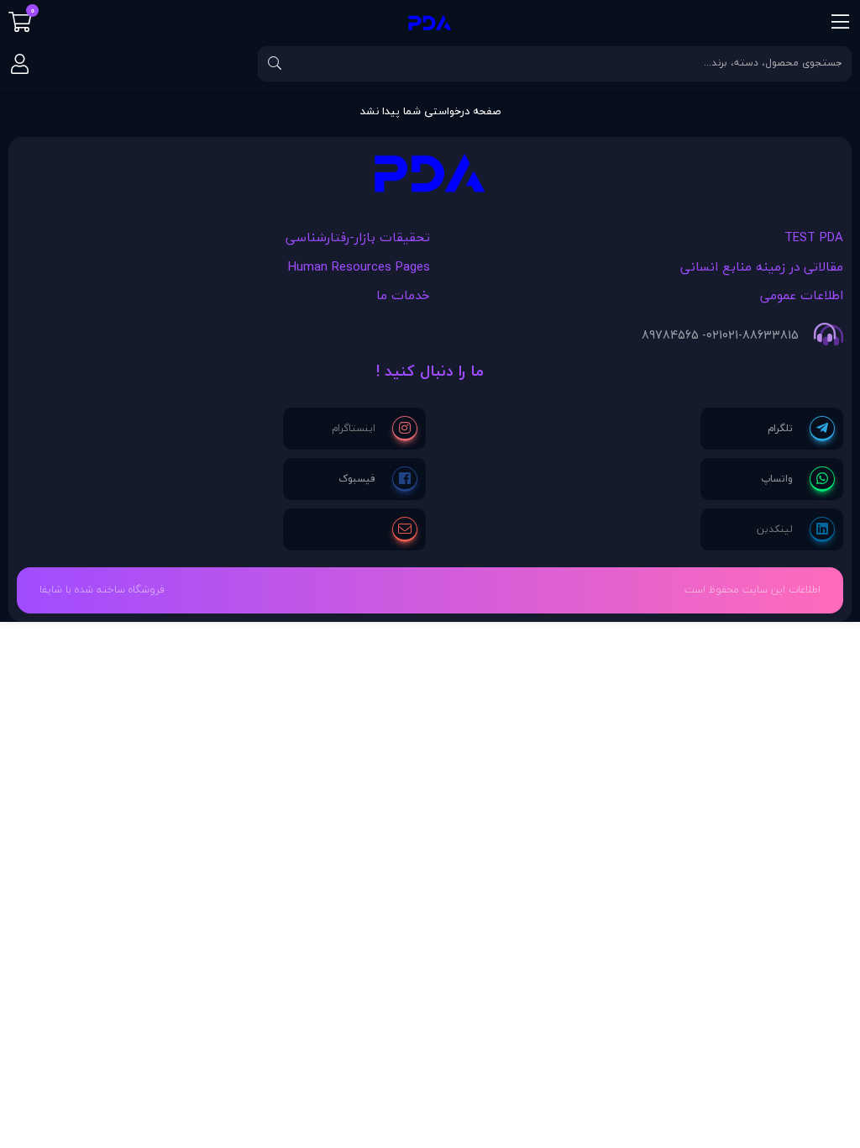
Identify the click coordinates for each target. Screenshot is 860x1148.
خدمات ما (403, 295)
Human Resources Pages (359, 266)
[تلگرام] (801, 428)
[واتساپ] (798, 479)
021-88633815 (760, 335)
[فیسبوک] (377, 479)
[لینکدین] (796, 529)
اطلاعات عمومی (801, 295)
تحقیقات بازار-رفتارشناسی (358, 237)
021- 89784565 (682, 335)
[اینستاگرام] (374, 428)
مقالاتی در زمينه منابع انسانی (761, 266)
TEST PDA (813, 237)
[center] (274, 64)
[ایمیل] (404, 529)
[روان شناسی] (430, 177)
